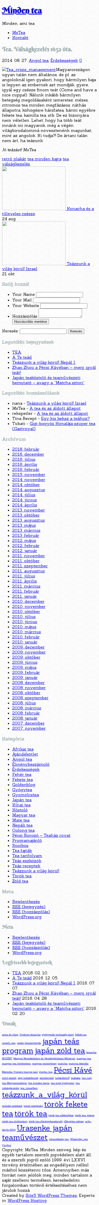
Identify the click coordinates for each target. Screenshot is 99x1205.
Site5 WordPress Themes (51, 1195)
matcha (63, 1063)
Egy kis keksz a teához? (65, 418)
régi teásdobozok (28, 1078)
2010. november (28, 606)
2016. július (23, 459)
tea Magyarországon (14, 1083)
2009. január (25, 677)
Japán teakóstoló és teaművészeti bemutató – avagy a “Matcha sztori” (48, 380)
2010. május (24, 626)
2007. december (28, 723)
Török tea (21, 875)
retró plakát (14, 158)
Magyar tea (23, 815)
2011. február (25, 591)
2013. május (24, 525)
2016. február (25, 469)
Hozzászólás (25, 316)
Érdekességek (64, 60)
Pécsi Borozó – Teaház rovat (41, 835)
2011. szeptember (30, 565)
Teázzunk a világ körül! (35, 870)
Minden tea (22, 10)
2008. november (29, 687)
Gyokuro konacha (30, 1034)
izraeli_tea (8, 1043)
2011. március (26, 586)
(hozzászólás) (31, 911)
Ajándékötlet (25, 754)
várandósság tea (59, 1139)
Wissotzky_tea (79, 1139)
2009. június (24, 662)
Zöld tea (20, 881)
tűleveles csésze (74, 1121)
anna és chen (10, 1034)
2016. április (24, 464)
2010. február (26, 636)
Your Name (24, 294)
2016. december (28, 454)
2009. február (26, 672)
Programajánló (27, 840)
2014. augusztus (28, 489)
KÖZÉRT (7, 1058)
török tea (30, 1113)
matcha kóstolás (78, 1063)
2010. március (26, 631)
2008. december (28, 682)
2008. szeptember (30, 697)
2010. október (26, 611)
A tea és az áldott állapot (55, 408)
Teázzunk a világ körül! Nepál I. (44, 362)
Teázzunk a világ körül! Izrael (56, 403)
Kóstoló (20, 809)
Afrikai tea (23, 749)
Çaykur (6, 1145)
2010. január (24, 641)
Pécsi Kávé (73, 1070)
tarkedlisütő (62, 1078)
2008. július (24, 702)
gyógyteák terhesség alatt (58, 1034)
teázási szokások (12, 1106)
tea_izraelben (29, 1088)
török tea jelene (84, 1115)
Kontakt (20, 37)
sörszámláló (47, 1078)
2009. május (24, 667)
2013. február (25, 535)
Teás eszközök (26, 860)
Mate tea (20, 820)
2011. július (23, 576)
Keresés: (10, 330)
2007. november (29, 728)
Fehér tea (21, 774)
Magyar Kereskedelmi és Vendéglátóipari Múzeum (44, 1058)
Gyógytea (22, 789)
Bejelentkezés (26, 901)
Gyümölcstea (25, 794)
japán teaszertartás (29, 1043)
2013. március (26, 530)
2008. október (26, 692)
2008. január (25, 718)
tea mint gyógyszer (62, 1083)
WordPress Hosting (27, 1200)
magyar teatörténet (44, 1063)
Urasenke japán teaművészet (37, 1132)
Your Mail (22, 299)
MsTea (18, 32)
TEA (16, 352)
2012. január (24, 550)
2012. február (25, 545)
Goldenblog (23, 784)
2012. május (24, 540)
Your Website (26, 305)
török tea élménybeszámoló (45, 1121)
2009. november (29, 652)
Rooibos (20, 845)
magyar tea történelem (16, 1063)
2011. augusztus (28, 570)
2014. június (24, 499)
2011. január (24, 596)
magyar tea (84, 1058)
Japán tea (21, 799)
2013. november (28, 510)
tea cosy (87, 1078)
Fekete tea (22, 779)
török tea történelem (14, 1121)
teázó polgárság (33, 1106)
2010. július (24, 616)
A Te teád (22, 357)
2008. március (26, 707)
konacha (91, 1052)
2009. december (28, 647)
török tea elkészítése (61, 1115)
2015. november (28, 474)
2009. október (26, 657)
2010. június (24, 621)
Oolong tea (23, 830)
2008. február (26, 713)
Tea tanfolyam (27, 855)
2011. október (26, 560)
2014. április (24, 504)
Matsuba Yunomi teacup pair (20, 1072)
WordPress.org (27, 916)
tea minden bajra (44, 158)
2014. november (28, 479)
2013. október (26, 515)
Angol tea (38, 60)
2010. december (28, 601)
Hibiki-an (81, 1034)
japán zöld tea (60, 1050)
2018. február (25, 449)
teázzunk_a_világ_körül (44, 1094)
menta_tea (46, 1072)
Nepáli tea (22, 825)
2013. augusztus (28, 520)
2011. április (24, 581)
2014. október (26, 484)
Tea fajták (22, 850)
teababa (75, 1078)
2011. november (28, 555)
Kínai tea (21, 804)
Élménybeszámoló (31, 764)
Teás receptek (26, 865)
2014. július (23, 494)
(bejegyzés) (28, 906)
